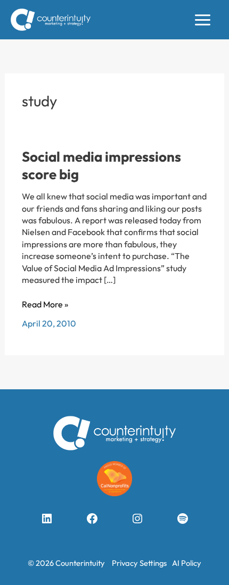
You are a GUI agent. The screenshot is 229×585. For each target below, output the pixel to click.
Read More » (45, 304)
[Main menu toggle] (202, 20)
